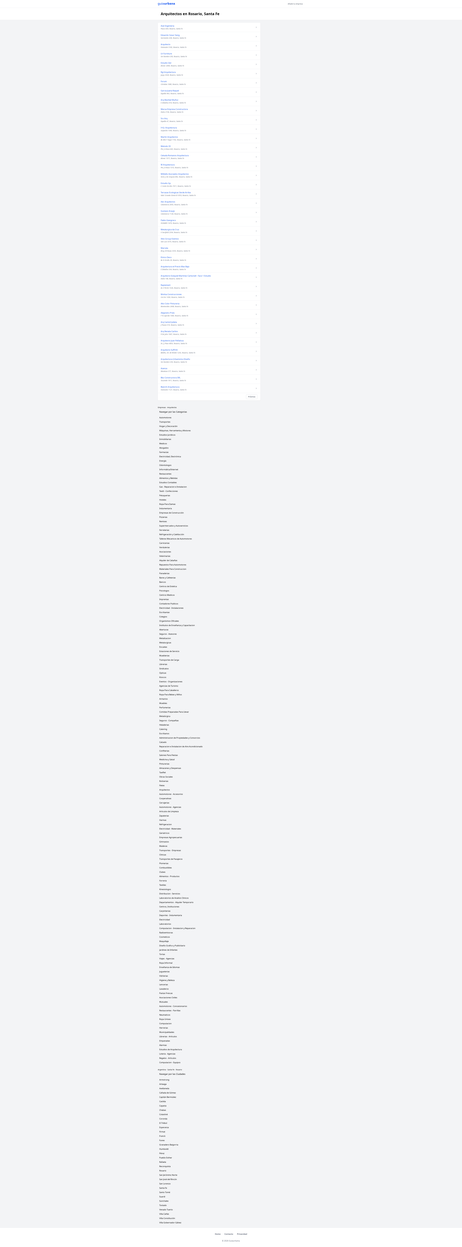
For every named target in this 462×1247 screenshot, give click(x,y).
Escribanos (164, 733)
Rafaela (162, 1162)
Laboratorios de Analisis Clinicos (174, 898)
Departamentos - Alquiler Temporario (176, 902)
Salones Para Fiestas (168, 755)
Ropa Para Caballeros (169, 690)
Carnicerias (164, 543)
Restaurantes (165, 473)
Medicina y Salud (167, 759)
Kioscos (162, 677)
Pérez (161, 1153)
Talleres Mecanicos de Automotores (175, 538)
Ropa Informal (165, 963)
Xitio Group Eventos (170, 238)
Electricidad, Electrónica (170, 456)
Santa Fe (170, 1069)
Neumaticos (164, 1015)
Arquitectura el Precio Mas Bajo (175, 266)
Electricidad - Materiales (170, 828)
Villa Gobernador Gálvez (170, 1222)
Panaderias (164, 573)
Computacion (165, 1023)
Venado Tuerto (166, 1209)
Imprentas (164, 599)
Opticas (162, 673)
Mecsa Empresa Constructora (174, 109)
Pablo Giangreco (168, 220)
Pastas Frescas (166, 993)
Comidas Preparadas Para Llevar (174, 712)
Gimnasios (164, 841)
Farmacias (164, 452)
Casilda (162, 1101)
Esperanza (164, 1127)
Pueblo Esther (165, 1157)
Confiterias (164, 750)
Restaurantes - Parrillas (169, 1010)
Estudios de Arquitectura (170, 1049)
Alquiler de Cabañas (168, 560)
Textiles (162, 885)
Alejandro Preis (168, 313)
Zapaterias (164, 815)
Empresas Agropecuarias (170, 837)
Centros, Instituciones (169, 906)
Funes (162, 1140)
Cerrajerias (164, 802)
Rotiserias (163, 781)
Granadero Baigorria (168, 1144)
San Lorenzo (165, 1183)
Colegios (163, 616)
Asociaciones (165, 551)
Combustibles (165, 867)
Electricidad (164, 919)
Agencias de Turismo (168, 686)
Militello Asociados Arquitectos (175, 174)
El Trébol (163, 1123)
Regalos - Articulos (167, 1058)
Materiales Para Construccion (172, 569)
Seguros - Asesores (168, 634)
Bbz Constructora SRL (170, 377)
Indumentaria (165, 508)
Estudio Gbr (166, 63)
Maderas (163, 846)
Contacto (228, 1234)
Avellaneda (164, 1088)
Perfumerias (165, 707)
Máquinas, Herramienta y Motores (175, 430)
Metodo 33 (166, 146)
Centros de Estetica (168, 586)
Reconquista (165, 1166)
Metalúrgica (164, 716)
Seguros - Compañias (169, 720)
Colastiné (163, 1114)
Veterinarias (164, 556)
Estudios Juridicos (167, 435)
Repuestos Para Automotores (172, 564)
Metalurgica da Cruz (170, 229)
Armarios (163, 699)
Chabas (162, 1110)
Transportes (164, 422)
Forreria (163, 880)
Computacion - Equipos (169, 1062)
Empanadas (164, 1040)
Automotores (165, 417)
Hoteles (162, 499)
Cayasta (162, 1105)
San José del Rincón (168, 1179)
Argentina (162, 1069)
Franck (162, 1136)
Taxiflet (162, 772)
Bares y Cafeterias (167, 577)
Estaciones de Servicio (169, 651)
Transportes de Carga (169, 660)
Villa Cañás (164, 1214)
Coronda (163, 1118)
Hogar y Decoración (168, 426)
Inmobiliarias (165, 439)
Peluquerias (164, 495)
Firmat (162, 1131)
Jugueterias (164, 971)
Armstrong (164, 1079)
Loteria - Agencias (167, 1053)
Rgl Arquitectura (168, 72)
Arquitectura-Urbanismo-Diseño (175, 359)
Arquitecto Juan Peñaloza (172, 340)
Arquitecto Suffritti (169, 350)
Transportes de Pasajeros (171, 859)
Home (218, 1234)
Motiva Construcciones (171, 294)
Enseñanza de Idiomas (169, 967)
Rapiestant (165, 285)
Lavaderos (164, 989)
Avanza (164, 368)
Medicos (163, 443)
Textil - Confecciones (168, 491)
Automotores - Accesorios (171, 794)
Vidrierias (163, 976)
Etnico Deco (166, 257)
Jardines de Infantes (168, 950)
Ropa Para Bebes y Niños (170, 694)
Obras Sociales (166, 776)
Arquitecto (165, 44)
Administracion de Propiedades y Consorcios (179, 738)
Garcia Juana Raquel (170, 90)
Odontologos (165, 465)
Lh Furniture (166, 53)
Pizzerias (163, 517)
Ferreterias (164, 530)
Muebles (163, 703)
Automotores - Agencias (170, 807)
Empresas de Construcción (171, 512)
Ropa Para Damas (167, 504)
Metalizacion (165, 638)
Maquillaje (164, 941)
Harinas (162, 820)
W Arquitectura (168, 164)
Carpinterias (164, 911)
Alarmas (163, 1045)
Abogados (164, 448)
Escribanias (164, 612)
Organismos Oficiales (169, 621)
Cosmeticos (164, 937)
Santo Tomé (164, 1192)
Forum (164, 81)
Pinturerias (164, 763)
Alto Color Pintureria (170, 303)
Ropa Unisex (165, 1019)
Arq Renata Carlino (169, 331)
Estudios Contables (168, 482)
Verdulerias (164, 547)
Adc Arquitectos (168, 201)
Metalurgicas (165, 642)
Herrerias (163, 1028)
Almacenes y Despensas (170, 768)
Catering (163, 729)
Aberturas (163, 629)
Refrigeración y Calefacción (171, 534)
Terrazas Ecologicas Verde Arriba (176, 192)
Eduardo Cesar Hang (170, 35)
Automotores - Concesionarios (173, 1006)
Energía (162, 461)
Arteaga (163, 1084)
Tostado (163, 1205)
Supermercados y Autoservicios (173, 525)
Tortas (162, 954)
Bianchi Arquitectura (170, 387)
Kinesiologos (165, 889)
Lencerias (163, 984)
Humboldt (164, 1149)
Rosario (179, 1069)
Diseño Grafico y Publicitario (172, 945)
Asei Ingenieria (167, 26)
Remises (163, 521)
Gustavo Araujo (168, 211)
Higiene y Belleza (167, 980)
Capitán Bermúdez (167, 1097)
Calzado (163, 742)
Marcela (164, 248)
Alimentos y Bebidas (168, 478)
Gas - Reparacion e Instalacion (173, 486)
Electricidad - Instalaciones (171, 608)
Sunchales (164, 1201)
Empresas (162, 407)
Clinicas (162, 854)
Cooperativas (165, 798)
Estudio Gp (166, 183)
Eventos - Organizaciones (170, 681)
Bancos (162, 582)
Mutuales (163, 1002)
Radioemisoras (166, 932)
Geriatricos (164, 833)
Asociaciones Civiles (168, 997)
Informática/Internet (168, 469)
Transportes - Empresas (170, 850)
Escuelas (163, 647)
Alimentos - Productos (169, 876)
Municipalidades (166, 1032)
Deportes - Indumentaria (170, 915)
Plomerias (163, 863)
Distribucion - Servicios (169, 893)
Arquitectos (172, 407)
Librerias (163, 664)
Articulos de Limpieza (169, 811)
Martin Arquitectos (169, 137)
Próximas (251, 397)
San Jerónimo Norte (168, 1175)
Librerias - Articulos (168, 1036)
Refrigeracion (165, 824)
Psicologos (164, 590)
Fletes (162, 785)
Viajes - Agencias (166, 958)
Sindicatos (164, 668)
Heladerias (164, 725)
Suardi (162, 1196)
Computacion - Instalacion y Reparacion (177, 928)
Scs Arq (164, 118)
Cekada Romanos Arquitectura (175, 155)
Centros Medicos (167, 595)
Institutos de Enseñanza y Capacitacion (177, 625)
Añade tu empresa (295, 4)
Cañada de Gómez (167, 1092)
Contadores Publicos (168, 603)
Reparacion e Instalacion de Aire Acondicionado (181, 746)
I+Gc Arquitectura (169, 127)
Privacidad (242, 1234)
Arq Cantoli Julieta (169, 322)
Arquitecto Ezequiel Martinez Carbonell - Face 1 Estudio (186, 275)
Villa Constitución (167, 1218)
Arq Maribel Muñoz (169, 100)
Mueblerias (164, 655)
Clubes (162, 872)
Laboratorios (165, 924)
